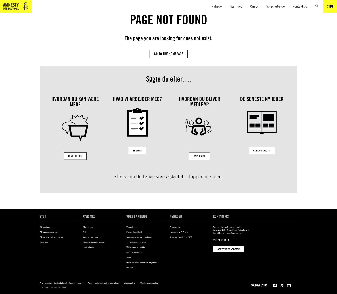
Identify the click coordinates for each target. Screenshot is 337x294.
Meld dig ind (200, 156)
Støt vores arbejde (228, 249)
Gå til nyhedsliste (261, 150)
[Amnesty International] (16, 6)
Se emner (137, 150)
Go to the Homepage (168, 54)
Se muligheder (75, 156)
